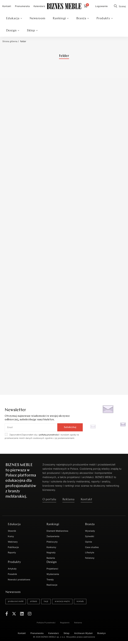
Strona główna (9, 41)
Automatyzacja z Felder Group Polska (31, 369)
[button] (49, 499)
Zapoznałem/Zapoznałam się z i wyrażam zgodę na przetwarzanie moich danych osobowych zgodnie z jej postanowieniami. (42, 436)
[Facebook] (6, 613)
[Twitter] (14, 613)
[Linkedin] (22, 613)
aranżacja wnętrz (62, 601)
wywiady (80, 601)
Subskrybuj (70, 427)
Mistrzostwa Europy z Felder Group (30, 169)
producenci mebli (15, 601)
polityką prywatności (49, 434)
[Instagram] (29, 613)
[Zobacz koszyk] (86, 6)
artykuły (33, 601)
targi (46, 601)
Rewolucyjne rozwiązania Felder (27, 269)
